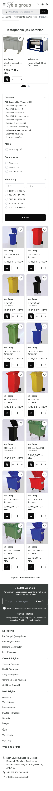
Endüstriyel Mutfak (11, 641)
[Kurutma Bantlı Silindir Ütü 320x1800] (37, 45)
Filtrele (25, 217)
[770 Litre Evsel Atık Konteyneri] (13, 533)
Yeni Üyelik (7, 735)
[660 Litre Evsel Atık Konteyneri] (37, 430)
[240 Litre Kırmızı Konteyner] (13, 382)
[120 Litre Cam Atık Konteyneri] (13, 237)
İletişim (5, 723)
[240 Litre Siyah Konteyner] (13, 430)
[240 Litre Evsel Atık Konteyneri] (13, 334)
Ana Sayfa (6, 17)
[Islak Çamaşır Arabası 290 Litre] (13, 45)
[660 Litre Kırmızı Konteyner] (37, 482)
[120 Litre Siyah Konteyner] (37, 285)
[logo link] (19, 4)
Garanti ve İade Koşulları (14, 680)
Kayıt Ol (40, 601)
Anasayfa (6, 697)
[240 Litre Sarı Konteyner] (37, 382)
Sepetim (6, 718)
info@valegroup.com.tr (17, 777)
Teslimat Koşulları (10, 664)
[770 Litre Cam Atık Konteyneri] (37, 533)
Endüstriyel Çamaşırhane (14, 636)
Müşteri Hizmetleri (11, 713)
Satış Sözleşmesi (10, 674)
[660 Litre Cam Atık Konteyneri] (13, 482)
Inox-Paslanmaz (10, 652)
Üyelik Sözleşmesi (11, 669)
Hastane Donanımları (12, 647)
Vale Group (9, 59)
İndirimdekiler (8, 707)
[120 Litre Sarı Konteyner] (13, 285)
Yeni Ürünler (8, 702)
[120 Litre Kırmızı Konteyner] (37, 237)
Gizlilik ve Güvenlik (11, 685)
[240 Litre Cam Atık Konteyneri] (37, 334)
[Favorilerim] (33, 4)
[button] (23, 86)
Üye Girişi (6, 740)
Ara (43, 11)
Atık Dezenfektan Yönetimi (25, 17)
